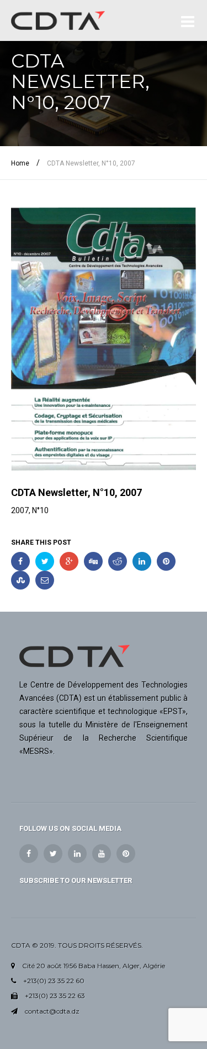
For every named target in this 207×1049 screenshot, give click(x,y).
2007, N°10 (30, 510)
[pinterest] (125, 853)
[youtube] (101, 853)
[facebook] (28, 853)
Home (20, 163)
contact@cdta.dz (52, 1011)
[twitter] (53, 853)
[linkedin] (77, 853)
